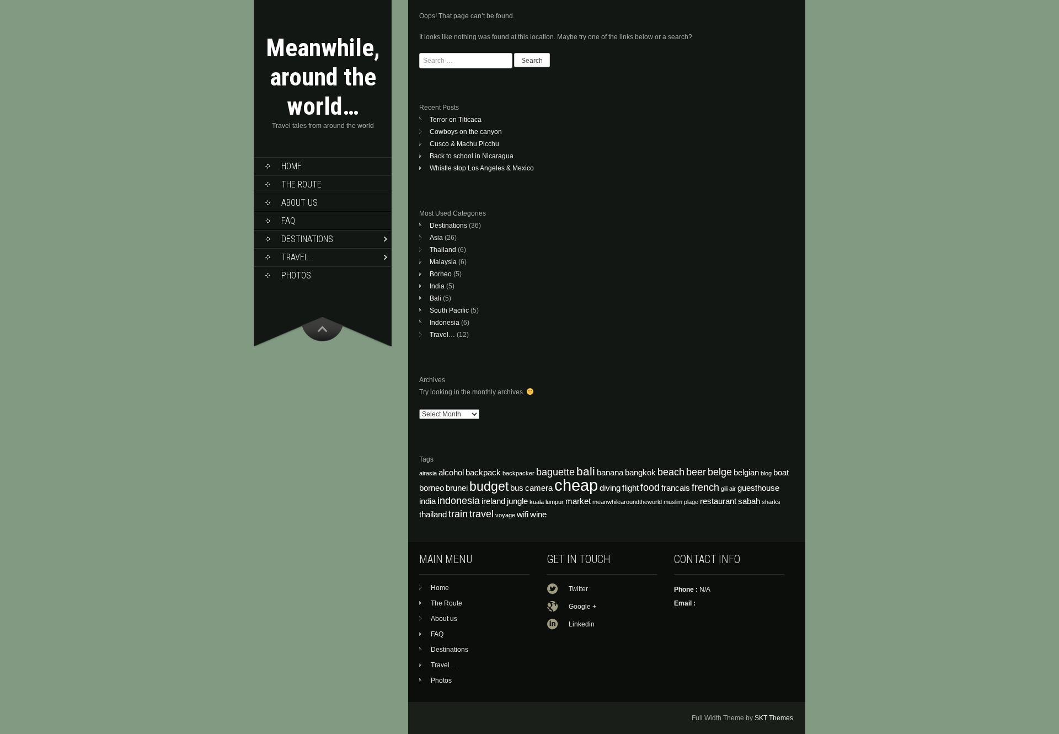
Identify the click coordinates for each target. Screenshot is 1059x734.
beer (696, 472)
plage (691, 502)
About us (299, 202)
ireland (493, 501)
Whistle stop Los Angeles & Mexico (482, 168)
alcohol (451, 472)
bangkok (640, 472)
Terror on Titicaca (456, 120)
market (578, 501)
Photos (296, 275)
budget (489, 486)
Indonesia (444, 322)
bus (516, 488)
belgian (746, 472)
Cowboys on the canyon (466, 132)
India (437, 286)
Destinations (307, 239)
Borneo (441, 274)
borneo (431, 488)
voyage (505, 515)
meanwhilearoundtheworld (627, 502)
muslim (673, 502)
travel (481, 513)
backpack (483, 472)
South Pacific (449, 310)
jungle (517, 501)
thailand (433, 514)
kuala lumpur (547, 502)
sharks (771, 502)
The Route (301, 184)
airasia (428, 473)
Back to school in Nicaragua (472, 156)
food (650, 487)
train (458, 513)
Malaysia (443, 262)
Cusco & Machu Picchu (464, 144)
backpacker (518, 473)
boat (781, 472)
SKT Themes (774, 718)
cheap (576, 485)
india (427, 501)
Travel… (297, 257)
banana (610, 472)
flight (630, 488)
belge (720, 472)
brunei (457, 488)
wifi (522, 514)
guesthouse (758, 488)
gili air (728, 488)
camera (539, 488)
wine (538, 514)
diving (610, 488)
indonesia (458, 500)
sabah (749, 501)
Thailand (443, 250)
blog (766, 473)
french (705, 487)
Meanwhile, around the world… (323, 77)
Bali (435, 298)
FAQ (288, 221)
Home (291, 166)
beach (670, 472)
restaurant (718, 501)
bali (585, 471)
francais (675, 488)
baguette (555, 472)
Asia (436, 238)
